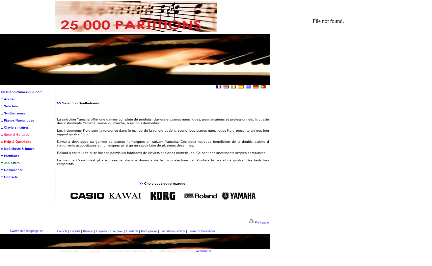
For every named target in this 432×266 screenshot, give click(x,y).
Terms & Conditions (202, 231)
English (75, 231)
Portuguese (149, 231)
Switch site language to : (27, 231)
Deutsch (132, 231)
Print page (261, 222)
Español (101, 231)
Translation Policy (172, 231)
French (62, 231)
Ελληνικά (116, 231)
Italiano (88, 231)
